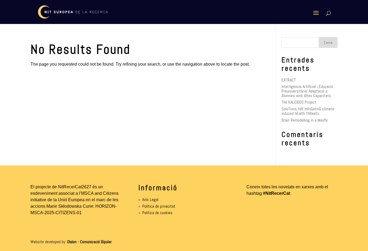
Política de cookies (157, 212)
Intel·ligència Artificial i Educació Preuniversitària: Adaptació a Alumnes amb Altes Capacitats (307, 91)
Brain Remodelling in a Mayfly (305, 120)
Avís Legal (150, 199)
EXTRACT (289, 80)
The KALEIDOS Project (299, 102)
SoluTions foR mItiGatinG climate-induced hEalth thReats (308, 111)
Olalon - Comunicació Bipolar (89, 242)
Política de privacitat (158, 206)
